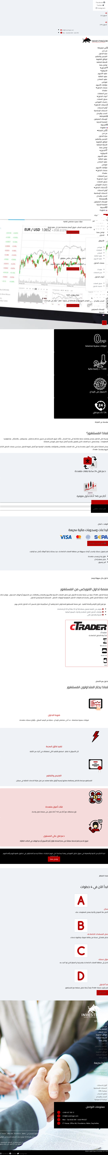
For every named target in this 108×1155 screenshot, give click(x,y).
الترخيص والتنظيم (101, 56)
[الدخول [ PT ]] (106, 22)
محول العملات (102, 99)
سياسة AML (103, 1073)
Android (104, 655)
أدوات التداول (102, 96)
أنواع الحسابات (102, 107)
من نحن (104, 50)
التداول (101, 235)
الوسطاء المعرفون (100, 119)
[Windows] (105, 640)
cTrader (104, 90)
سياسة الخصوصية (100, 1082)
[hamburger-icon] (105, 215)
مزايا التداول (103, 53)
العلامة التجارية (102, 122)
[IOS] (105, 660)
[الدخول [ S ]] (106, 13)
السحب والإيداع (102, 113)
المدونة (101, 312)
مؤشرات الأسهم (101, 84)
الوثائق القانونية (101, 59)
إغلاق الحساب (102, 1076)
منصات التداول (102, 87)
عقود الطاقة (102, 76)
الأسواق (104, 70)
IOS (105, 665)
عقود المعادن (102, 79)
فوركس (104, 82)
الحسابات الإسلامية (100, 110)
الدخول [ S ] (104, 15)
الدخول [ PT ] (103, 24)
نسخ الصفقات (102, 93)
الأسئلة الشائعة (102, 62)
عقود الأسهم (102, 73)
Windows (103, 646)
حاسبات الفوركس (101, 102)
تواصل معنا (103, 65)
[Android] (104, 650)
